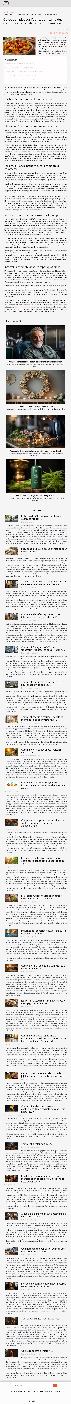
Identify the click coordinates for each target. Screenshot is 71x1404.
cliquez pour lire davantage (24, 307)
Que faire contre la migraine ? (37, 1350)
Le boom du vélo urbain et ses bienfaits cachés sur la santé (42, 517)
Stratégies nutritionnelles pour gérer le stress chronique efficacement (41, 897)
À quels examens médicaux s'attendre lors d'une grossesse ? (43, 1215)
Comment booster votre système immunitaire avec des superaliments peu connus (43, 785)
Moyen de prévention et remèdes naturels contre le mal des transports (43, 1285)
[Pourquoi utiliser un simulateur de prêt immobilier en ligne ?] (35, 431)
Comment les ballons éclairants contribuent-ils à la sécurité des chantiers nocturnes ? (43, 1108)
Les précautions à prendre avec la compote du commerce (24, 72)
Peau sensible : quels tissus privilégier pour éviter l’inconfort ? (44, 550)
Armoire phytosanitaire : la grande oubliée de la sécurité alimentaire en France (43, 583)
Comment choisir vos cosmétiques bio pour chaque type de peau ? (41, 683)
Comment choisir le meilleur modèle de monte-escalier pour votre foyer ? (42, 718)
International (27, 1391)
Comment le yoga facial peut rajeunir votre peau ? (41, 751)
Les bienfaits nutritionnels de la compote (19, 64)
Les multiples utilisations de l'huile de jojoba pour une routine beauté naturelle (43, 1075)
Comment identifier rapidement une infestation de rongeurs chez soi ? (40, 616)
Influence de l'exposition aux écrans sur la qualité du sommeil (43, 932)
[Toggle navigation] (6, 3)
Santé (12, 12)
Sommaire (12, 59)
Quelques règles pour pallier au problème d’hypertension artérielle (43, 1250)
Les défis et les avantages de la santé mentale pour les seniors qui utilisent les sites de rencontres (42, 1178)
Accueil (5, 12)
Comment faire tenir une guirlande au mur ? (35, 406)
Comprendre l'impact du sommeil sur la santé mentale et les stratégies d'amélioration (42, 823)
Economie (16, 1391)
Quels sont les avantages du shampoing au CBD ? (35, 495)
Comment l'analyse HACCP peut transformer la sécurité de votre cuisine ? (43, 648)
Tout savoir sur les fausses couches (40, 1318)
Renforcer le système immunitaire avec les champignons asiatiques (44, 1002)
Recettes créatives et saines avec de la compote (21, 76)
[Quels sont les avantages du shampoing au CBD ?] (35, 476)
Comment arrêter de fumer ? (36, 1143)
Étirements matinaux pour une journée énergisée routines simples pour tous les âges (42, 860)
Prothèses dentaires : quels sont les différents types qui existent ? (35, 362)
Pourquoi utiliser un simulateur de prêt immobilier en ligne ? (35, 451)
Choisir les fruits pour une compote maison (20, 68)
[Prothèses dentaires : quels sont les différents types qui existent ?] (35, 342)
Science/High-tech (47, 1393)
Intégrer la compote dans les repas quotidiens (21, 80)
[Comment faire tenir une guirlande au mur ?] (35, 387)
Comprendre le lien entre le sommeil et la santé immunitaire (43, 967)
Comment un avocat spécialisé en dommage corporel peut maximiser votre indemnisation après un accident (43, 1038)
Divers (57, 1391)
